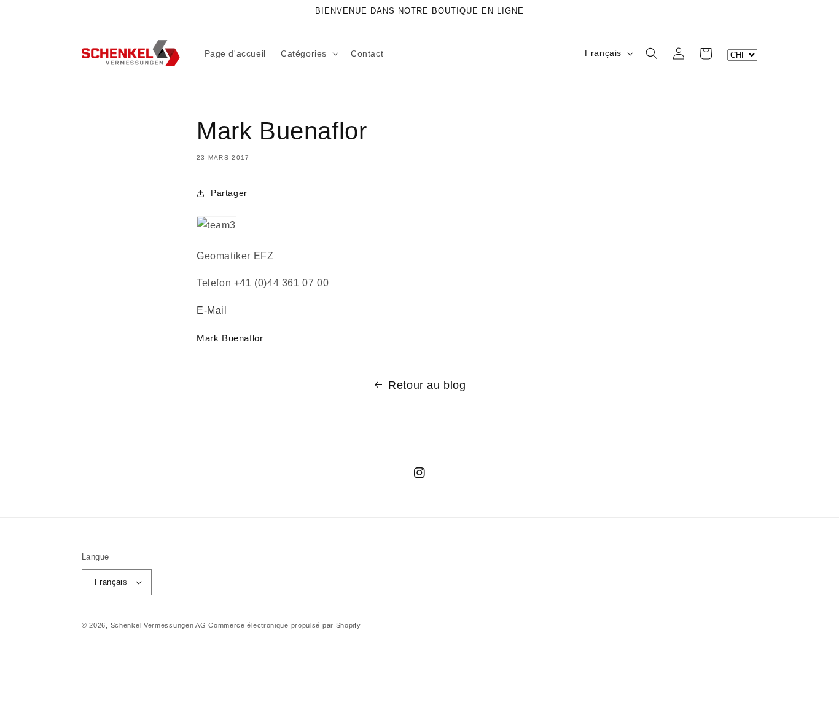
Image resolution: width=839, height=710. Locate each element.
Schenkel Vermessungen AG (158, 625)
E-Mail (212, 310)
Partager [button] (229, 193)
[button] (308, 53)
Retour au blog (427, 385)
